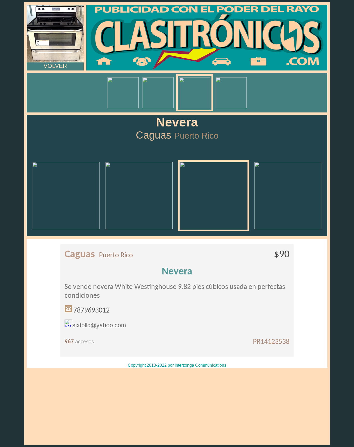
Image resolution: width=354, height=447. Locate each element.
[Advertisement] (177, 406)
